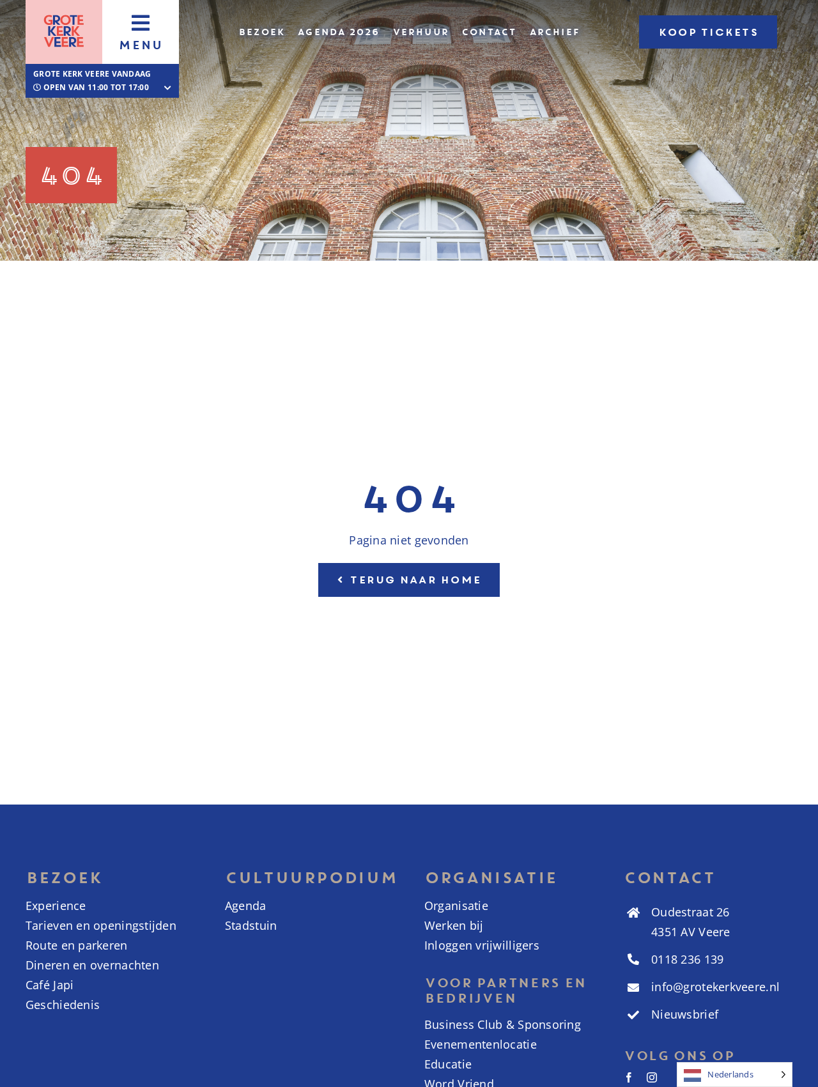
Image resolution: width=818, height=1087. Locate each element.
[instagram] (652, 1077)
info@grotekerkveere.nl (715, 986)
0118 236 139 (687, 959)
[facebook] (629, 1077)
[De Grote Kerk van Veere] (63, 12)
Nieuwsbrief (684, 1014)
